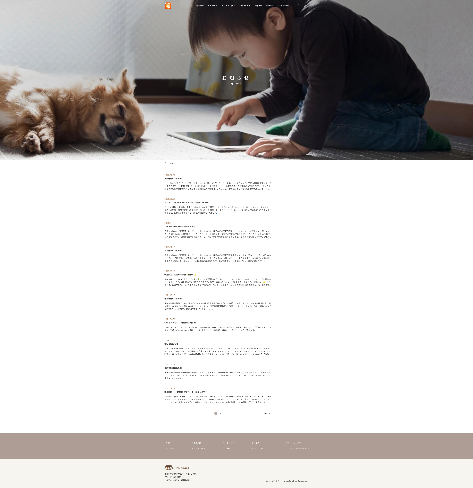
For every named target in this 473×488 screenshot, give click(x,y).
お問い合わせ (284, 6)
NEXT (267, 413)
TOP (190, 6)
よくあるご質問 (228, 6)
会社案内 (270, 6)
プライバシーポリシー (295, 443)
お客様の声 (213, 6)
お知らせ (258, 6)
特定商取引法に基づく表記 (297, 448)
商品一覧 (200, 6)
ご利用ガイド (245, 6)
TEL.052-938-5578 (172, 477)
